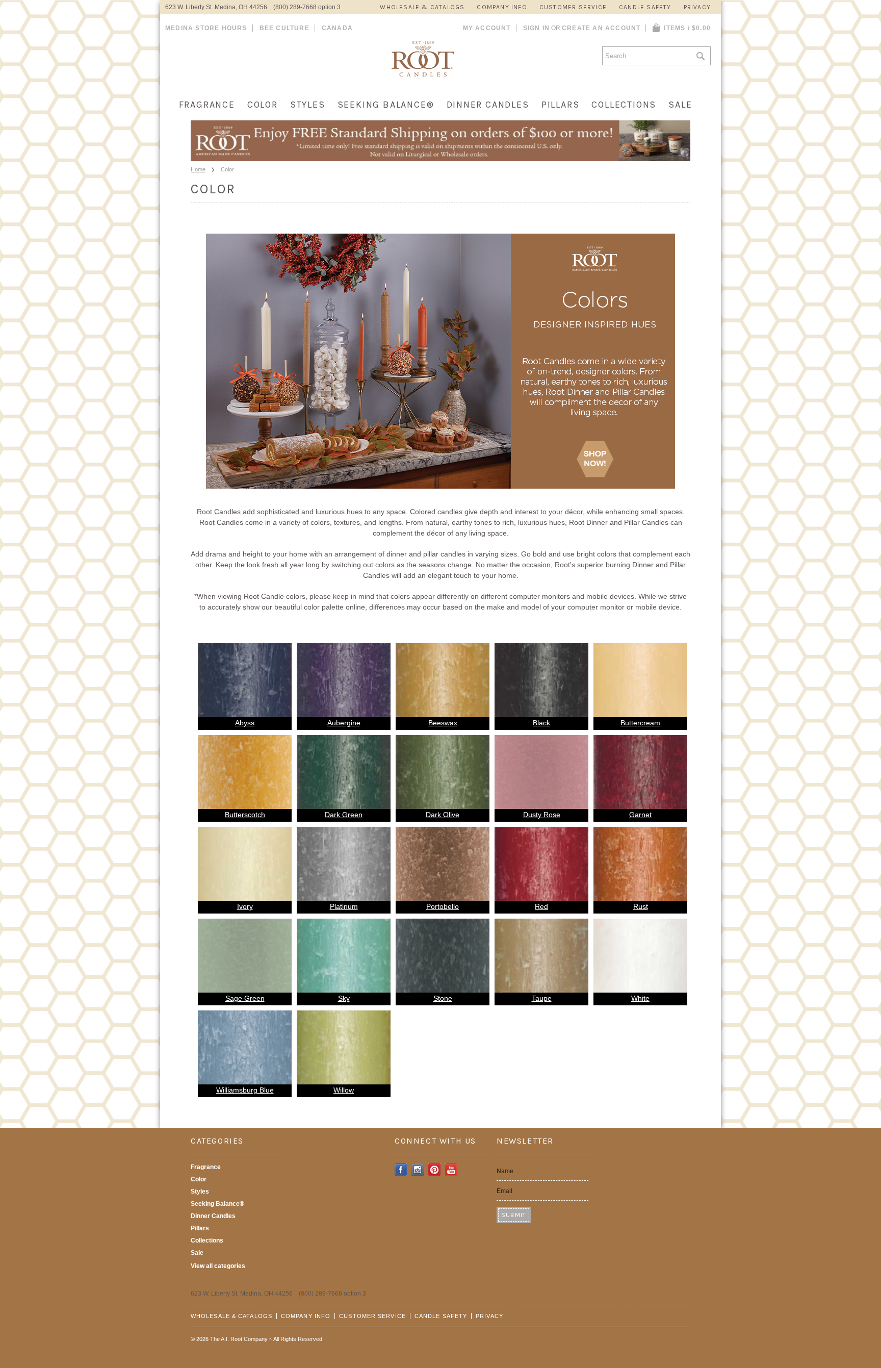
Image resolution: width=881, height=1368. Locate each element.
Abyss (244, 723)
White (640, 998)
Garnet (640, 814)
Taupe (542, 998)
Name (505, 1171)
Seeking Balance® (386, 104)
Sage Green (245, 998)
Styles (307, 104)
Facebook (401, 1169)
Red (541, 906)
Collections (623, 104)
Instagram (417, 1169)
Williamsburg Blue (245, 1090)
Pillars (560, 104)
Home (198, 169)
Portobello (442, 906)
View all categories (218, 1266)
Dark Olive (442, 814)
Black (541, 723)
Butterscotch (245, 814)
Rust (640, 906)
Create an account (601, 28)
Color (262, 104)
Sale (680, 104)
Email (504, 1191)
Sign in (536, 28)
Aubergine (343, 723)
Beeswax (442, 723)
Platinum (344, 906)
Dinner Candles (488, 104)
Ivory (245, 906)
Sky (344, 998)
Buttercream (640, 723)
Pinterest (434, 1169)
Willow (343, 1090)
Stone (442, 998)
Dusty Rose (541, 814)
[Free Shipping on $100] (440, 158)
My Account (487, 28)
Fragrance (207, 104)
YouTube (451, 1169)
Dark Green (343, 814)
